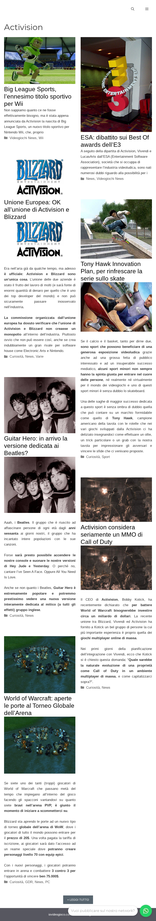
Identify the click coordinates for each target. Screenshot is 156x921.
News (90, 179)
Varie (39, 356)
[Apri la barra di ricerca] (133, 9)
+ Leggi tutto (78, 899)
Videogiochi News (23, 138)
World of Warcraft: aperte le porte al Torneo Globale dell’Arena (39, 705)
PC (47, 882)
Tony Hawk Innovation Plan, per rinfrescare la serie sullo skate (111, 271)
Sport (106, 457)
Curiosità (16, 356)
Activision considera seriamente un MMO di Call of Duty (112, 534)
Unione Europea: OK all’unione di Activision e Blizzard (36, 209)
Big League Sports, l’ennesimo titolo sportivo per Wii (38, 96)
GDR (29, 882)
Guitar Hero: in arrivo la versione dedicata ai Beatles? (35, 445)
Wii (41, 138)
